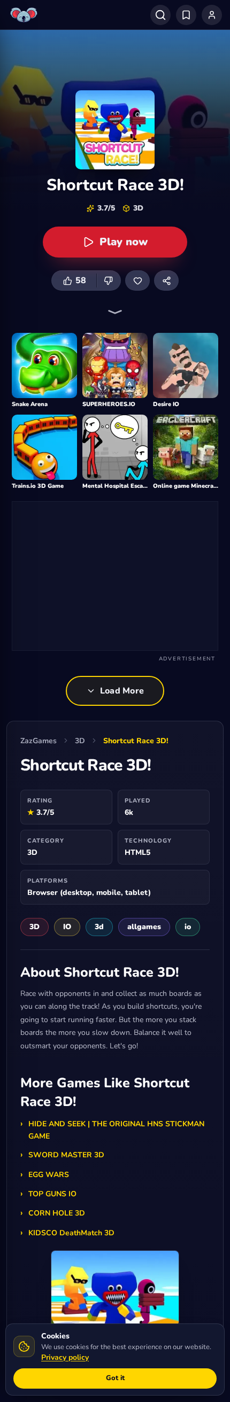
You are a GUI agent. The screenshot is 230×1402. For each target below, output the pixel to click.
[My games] (186, 15)
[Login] (212, 15)
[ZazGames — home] (25, 15)
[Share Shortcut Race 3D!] (166, 280)
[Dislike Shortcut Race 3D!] (108, 280)
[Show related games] (115, 312)
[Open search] (160, 15)
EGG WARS (48, 1175)
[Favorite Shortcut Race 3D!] (137, 280)
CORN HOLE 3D (56, 1213)
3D (80, 741)
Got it (115, 1378)
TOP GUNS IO (52, 1194)
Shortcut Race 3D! (135, 741)
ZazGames (38, 741)
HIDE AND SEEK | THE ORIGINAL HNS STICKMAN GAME (116, 1130)
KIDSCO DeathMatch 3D (71, 1233)
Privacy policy (65, 1357)
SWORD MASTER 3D (66, 1155)
